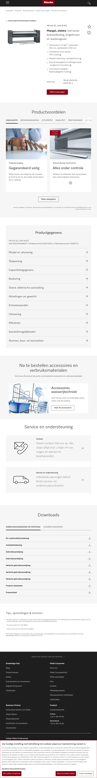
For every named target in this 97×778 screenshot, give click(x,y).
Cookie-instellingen (85, 773)
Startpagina (9, 11)
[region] (48, 759)
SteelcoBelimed (12, 719)
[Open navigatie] (7, 3)
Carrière (53, 686)
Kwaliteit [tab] (60, 120)
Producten (18, 11)
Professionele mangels (43, 11)
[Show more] (70, 182)
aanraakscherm (72, 59)
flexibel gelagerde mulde (59, 72)
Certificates (55, 700)
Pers (52, 682)
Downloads (10, 691)
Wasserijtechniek (28, 11)
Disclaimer (5, 769)
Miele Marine (11, 714)
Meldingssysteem (57, 691)
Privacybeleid (14, 769)
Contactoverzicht (57, 710)
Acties (8, 677)
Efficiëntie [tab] (47, 120)
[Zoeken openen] (89, 3)
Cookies (22, 769)
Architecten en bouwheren (17, 723)
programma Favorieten (59, 65)
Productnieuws (12, 673)
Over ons (53, 668)
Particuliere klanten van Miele (18, 710)
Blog (8, 668)
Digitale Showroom (14, 686)
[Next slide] (86, 121)
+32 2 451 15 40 (57, 717)
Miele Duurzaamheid (58, 673)
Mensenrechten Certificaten (61, 695)
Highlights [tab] (12, 120)
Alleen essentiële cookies (66, 773)
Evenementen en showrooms (18, 682)
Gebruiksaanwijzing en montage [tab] (23, 527)
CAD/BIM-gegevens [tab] (53, 527)
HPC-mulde (54, 55)
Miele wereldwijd (57, 677)
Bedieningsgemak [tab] (29, 120)
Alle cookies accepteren (11, 773)
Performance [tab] (75, 120)
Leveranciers (11, 728)
